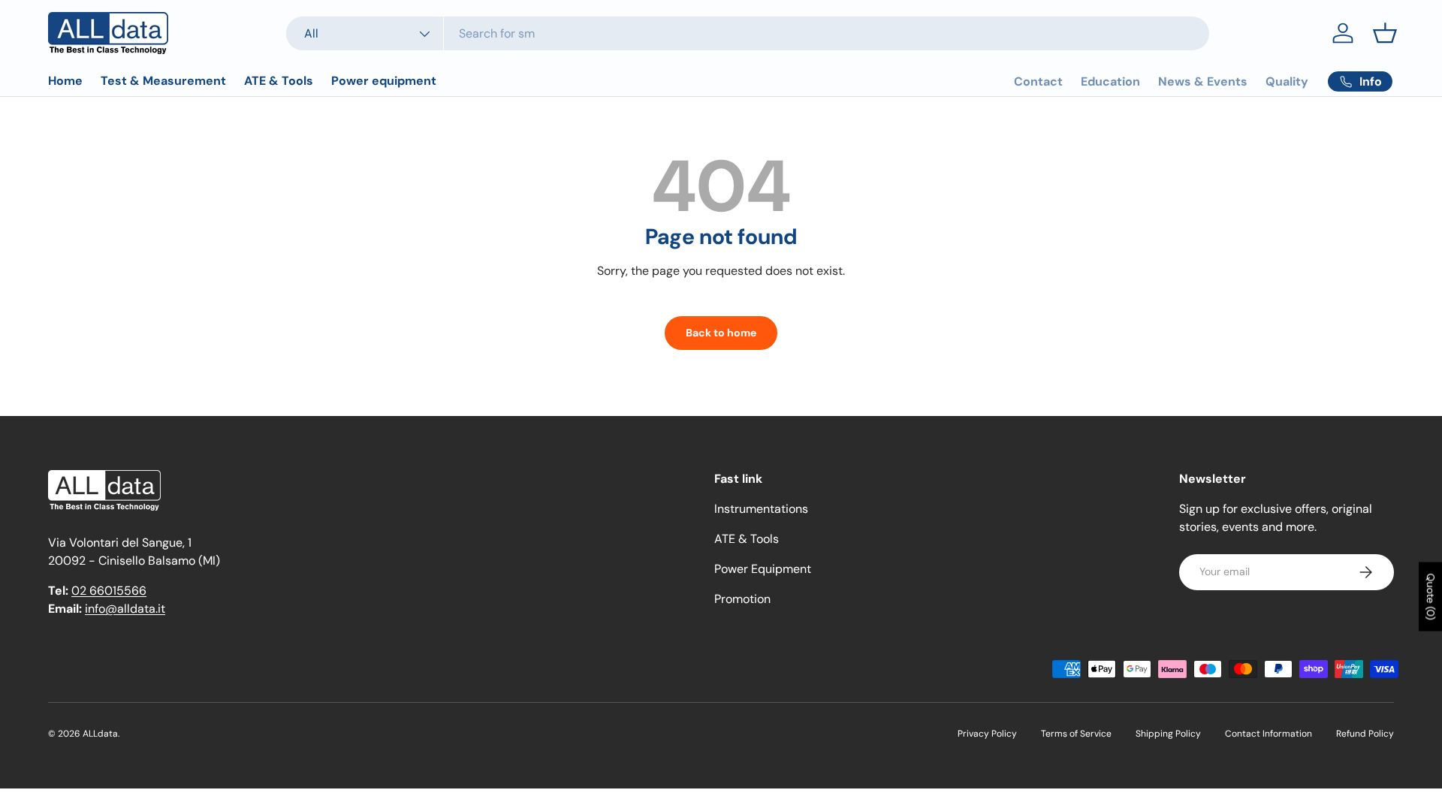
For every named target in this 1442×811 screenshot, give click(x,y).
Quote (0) (1430, 597)
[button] (1384, 33)
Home (65, 81)
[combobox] (747, 33)
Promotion (742, 599)
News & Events (1202, 81)
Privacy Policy (987, 734)
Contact (1038, 81)
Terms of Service (1076, 734)
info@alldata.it (125, 609)
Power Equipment (762, 569)
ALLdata (100, 734)
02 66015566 (108, 590)
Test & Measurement (163, 81)
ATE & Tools (278, 81)
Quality (1287, 81)
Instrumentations (761, 509)
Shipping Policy (1168, 734)
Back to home (721, 332)
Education (1110, 81)
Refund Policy (1365, 734)
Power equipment (383, 81)
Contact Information (1268, 734)
